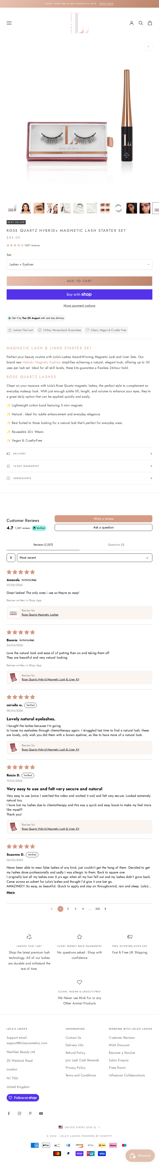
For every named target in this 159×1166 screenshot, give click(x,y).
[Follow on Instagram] (19, 1113)
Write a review (104, 518)
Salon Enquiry (119, 1060)
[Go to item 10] (131, 208)
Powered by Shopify (97, 1136)
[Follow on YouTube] (41, 1113)
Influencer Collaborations (127, 1075)
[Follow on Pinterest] (30, 1113)
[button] (15, 245)
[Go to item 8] (105, 208)
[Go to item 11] (145, 208)
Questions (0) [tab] (116, 545)
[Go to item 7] (92, 208)
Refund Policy (75, 1052)
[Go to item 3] (39, 208)
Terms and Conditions (81, 1075)
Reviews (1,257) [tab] (43, 545)
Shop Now (107, 3)
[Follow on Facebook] (9, 1113)
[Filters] (11, 558)
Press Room (117, 1067)
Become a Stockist (122, 1052)
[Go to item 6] (78, 208)
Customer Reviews (122, 1037)
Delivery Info (75, 1045)
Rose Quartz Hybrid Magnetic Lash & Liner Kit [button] (50, 679)
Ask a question (103, 527)
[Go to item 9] (118, 208)
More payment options (79, 305)
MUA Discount (119, 1045)
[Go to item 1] (12, 208)
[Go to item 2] (25, 208)
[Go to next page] (106, 909)
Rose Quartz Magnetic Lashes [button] (40, 615)
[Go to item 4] (52, 208)
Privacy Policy (76, 1067)
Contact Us (73, 1037)
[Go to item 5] (65, 208)
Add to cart (79, 281)
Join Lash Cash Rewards (82, 1060)
